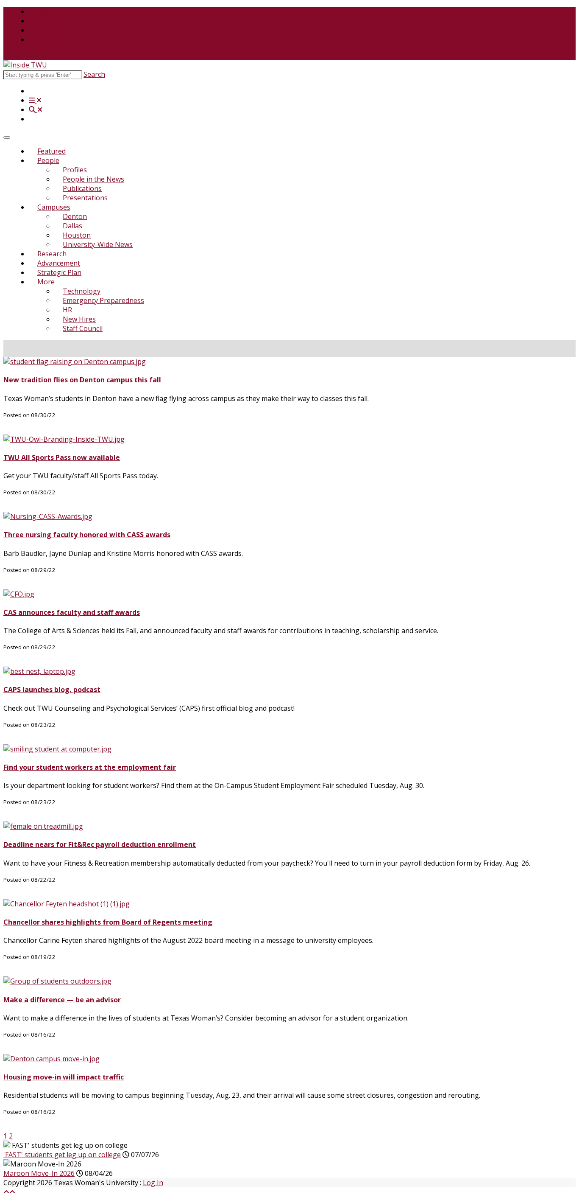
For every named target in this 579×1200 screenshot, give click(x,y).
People (48, 160)
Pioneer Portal (52, 30)
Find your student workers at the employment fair (89, 767)
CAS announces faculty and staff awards (71, 612)
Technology (81, 291)
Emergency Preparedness (103, 300)
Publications (82, 188)
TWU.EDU (44, 11)
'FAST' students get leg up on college (62, 1154)
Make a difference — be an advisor (62, 999)
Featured (51, 151)
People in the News (93, 179)
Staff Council (83, 328)
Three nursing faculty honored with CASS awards (86, 534)
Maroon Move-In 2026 (39, 1173)
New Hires (79, 319)
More (46, 281)
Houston (77, 235)
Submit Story (24, 55)
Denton (75, 216)
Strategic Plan (59, 272)
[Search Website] (35, 109)
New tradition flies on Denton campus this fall (82, 379)
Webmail (42, 39)
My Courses (48, 20)
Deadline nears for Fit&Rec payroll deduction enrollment (99, 844)
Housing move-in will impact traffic (63, 1077)
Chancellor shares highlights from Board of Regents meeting (107, 922)
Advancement (58, 263)
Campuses (53, 207)
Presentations (85, 197)
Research (52, 253)
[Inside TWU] (25, 65)
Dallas (72, 225)
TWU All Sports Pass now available (61, 457)
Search (94, 74)
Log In (153, 1182)
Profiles (75, 169)
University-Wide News (98, 244)
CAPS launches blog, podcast (51, 689)
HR (67, 309)
